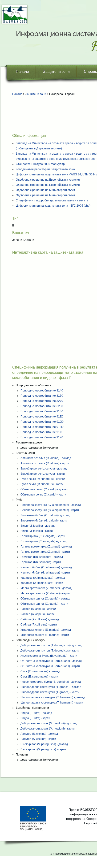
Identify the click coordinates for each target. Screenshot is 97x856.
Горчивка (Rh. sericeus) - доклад (41, 557)
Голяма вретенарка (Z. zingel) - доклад (46, 546)
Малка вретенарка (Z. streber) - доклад (46, 588)
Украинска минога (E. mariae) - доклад (45, 629)
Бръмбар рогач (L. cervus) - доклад (43, 468)
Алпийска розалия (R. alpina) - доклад (45, 458)
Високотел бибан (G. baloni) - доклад (44, 515)
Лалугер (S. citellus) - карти (38, 739)
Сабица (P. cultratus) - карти (38, 624)
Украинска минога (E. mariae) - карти (44, 635)
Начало (22, 72)
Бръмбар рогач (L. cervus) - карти (42, 473)
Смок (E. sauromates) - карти (39, 676)
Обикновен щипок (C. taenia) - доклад (45, 598)
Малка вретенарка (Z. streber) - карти (45, 593)
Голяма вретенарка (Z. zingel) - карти (45, 551)
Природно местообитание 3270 (41, 401)
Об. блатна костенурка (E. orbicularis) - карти (50, 666)
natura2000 (14, 15)
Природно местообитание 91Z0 (41, 437)
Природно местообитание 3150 (41, 395)
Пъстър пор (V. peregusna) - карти (43, 749)
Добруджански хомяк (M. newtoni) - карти (47, 728)
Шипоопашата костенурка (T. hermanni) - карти (51, 702)
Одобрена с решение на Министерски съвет (45, 190)
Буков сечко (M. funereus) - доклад (42, 479)
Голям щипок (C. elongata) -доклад (43, 541)
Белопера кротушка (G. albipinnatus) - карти (49, 510)
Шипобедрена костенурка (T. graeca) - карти (49, 692)
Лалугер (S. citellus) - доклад (39, 733)
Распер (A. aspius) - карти (37, 614)
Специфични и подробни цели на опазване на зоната (52, 200)
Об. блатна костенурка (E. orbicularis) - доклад (51, 661)
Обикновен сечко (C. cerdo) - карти (43, 494)
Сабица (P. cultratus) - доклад (39, 619)
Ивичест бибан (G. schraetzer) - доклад (46, 567)
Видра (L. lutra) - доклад (36, 713)
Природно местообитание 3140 (41, 390)
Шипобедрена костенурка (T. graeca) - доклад (50, 687)
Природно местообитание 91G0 (42, 421)
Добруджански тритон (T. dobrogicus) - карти (50, 650)
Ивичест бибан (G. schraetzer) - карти (45, 572)
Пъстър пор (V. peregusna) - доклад (44, 744)
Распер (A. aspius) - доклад (38, 609)
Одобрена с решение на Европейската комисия (48, 179)
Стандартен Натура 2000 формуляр (40, 164)
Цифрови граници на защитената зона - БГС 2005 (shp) (53, 205)
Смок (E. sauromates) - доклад (40, 671)
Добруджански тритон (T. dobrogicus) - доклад (50, 645)
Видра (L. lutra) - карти (35, 718)
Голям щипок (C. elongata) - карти (42, 536)
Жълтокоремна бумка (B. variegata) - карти (48, 655)
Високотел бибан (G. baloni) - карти (44, 520)
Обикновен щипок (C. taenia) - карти (44, 603)
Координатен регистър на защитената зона (45, 169)
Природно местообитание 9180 (41, 411)
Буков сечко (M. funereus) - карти (42, 484)
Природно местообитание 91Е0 (41, 416)
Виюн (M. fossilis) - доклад (37, 525)
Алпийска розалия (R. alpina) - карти (44, 463)
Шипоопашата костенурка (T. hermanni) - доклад (52, 697)
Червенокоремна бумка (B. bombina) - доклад (50, 681)
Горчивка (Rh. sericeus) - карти (40, 562)
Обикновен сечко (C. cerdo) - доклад (44, 489)
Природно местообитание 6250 (41, 406)
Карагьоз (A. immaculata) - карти (41, 583)
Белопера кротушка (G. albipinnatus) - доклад (50, 505)
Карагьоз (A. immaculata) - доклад (42, 577)
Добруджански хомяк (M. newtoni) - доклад (48, 723)
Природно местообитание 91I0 (41, 432)
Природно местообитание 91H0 (42, 427)
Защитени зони (56, 72)
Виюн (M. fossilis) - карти (36, 531)
